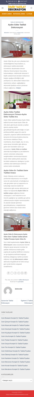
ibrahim (6, 32)
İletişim (29, 14)
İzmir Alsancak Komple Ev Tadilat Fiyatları (15, 325)
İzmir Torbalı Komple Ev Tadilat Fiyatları (14, 340)
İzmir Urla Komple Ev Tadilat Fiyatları (13, 336)
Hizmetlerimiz (7, 14)
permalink (21, 281)
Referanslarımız (19, 14)
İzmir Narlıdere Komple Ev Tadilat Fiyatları (15, 358)
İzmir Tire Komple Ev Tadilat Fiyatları (13, 347)
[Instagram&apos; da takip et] (31, 8)
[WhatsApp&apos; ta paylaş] (8, 273)
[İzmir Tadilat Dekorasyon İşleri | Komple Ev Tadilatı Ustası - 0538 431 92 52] (17, 8)
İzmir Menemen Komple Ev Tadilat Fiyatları (15, 362)
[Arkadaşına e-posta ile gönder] (18, 273)
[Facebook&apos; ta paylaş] (11, 273)
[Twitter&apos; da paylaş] (15, 273)
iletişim (18, 88)
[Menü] (2, 8)
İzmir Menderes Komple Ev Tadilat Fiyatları (15, 369)
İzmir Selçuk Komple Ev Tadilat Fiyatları (14, 343)
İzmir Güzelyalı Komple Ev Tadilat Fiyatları (15, 329)
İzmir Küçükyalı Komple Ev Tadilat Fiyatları (15, 333)
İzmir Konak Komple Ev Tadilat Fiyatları (14, 365)
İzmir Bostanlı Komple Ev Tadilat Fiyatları (15, 318)
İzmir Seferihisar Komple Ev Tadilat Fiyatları (16, 351)
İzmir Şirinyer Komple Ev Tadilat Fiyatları (15, 322)
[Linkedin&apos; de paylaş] (25, 273)
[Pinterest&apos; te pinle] (22, 273)
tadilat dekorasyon (17, 22)
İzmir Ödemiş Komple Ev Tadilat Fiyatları (15, 354)
